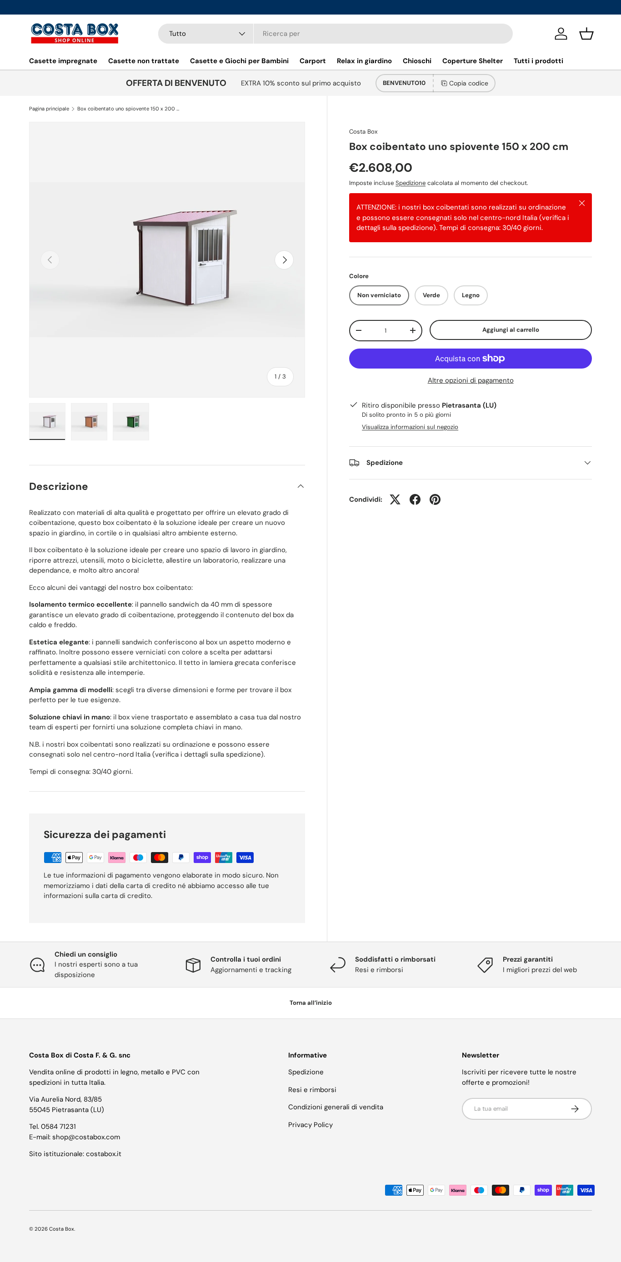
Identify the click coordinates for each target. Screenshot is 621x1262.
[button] (586, 34)
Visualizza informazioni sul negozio (410, 427)
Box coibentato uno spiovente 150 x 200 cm (128, 108)
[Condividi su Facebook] (415, 499)
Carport (313, 60)
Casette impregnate (63, 60)
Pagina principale (49, 108)
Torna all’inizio (311, 1003)
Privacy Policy (310, 1124)
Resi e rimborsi (312, 1089)
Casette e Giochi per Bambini (239, 60)
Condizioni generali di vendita (335, 1107)
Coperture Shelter (472, 60)
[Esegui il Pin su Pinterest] (435, 499)
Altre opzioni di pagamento (471, 380)
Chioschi (417, 60)
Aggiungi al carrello (510, 330)
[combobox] (335, 34)
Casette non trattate (143, 60)
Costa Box (363, 131)
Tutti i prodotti (538, 60)
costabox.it (103, 1153)
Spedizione (411, 183)
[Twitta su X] (395, 499)
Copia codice (468, 83)
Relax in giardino (364, 60)
